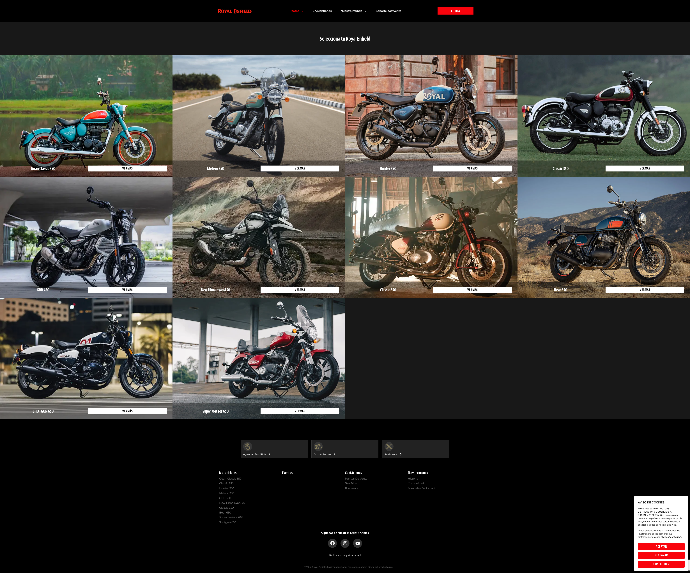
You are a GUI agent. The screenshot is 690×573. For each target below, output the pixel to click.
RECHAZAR (661, 555)
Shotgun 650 (227, 522)
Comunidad (416, 483)
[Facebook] (332, 543)
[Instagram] (345, 543)
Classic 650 (226, 507)
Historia (413, 478)
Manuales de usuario (422, 488)
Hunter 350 (226, 488)
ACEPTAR (661, 546)
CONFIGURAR (661, 564)
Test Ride (351, 483)
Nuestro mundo (351, 11)
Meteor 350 (226, 493)
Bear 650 (225, 512)
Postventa (351, 488)
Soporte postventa (388, 11)
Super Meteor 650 (231, 517)
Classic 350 (226, 483)
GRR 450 (225, 498)
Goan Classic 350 (230, 478)
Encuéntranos (322, 11)
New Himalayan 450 (232, 503)
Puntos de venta (356, 478)
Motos (295, 11)
